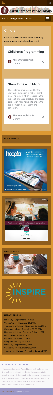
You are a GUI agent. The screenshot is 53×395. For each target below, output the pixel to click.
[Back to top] (46, 388)
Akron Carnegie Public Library (17, 18)
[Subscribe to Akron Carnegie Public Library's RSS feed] (3, 2)
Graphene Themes (22, 391)
